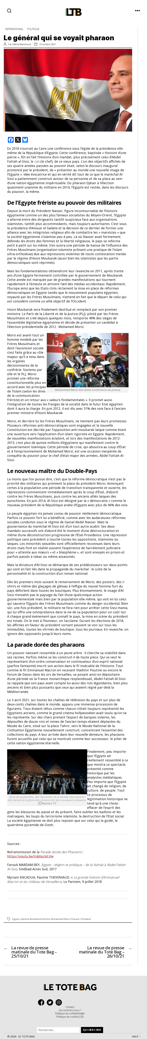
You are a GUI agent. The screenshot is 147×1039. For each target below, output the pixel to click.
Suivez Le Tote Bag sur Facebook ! (42, 1002)
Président (86, 919)
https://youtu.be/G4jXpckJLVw (30, 856)
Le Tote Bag (26, 1036)
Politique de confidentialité (70, 1013)
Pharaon (75, 919)
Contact (69, 1007)
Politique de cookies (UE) (70, 1016)
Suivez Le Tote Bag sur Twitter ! (51, 1002)
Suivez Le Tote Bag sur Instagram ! (59, 1002)
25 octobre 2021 (47, 44)
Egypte (16, 919)
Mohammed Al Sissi (40, 919)
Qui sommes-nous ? (70, 1010)
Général (25, 919)
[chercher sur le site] (9, 10)
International (14, 29)
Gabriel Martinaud (21, 44)
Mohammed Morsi (60, 919)
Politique (33, 29)
